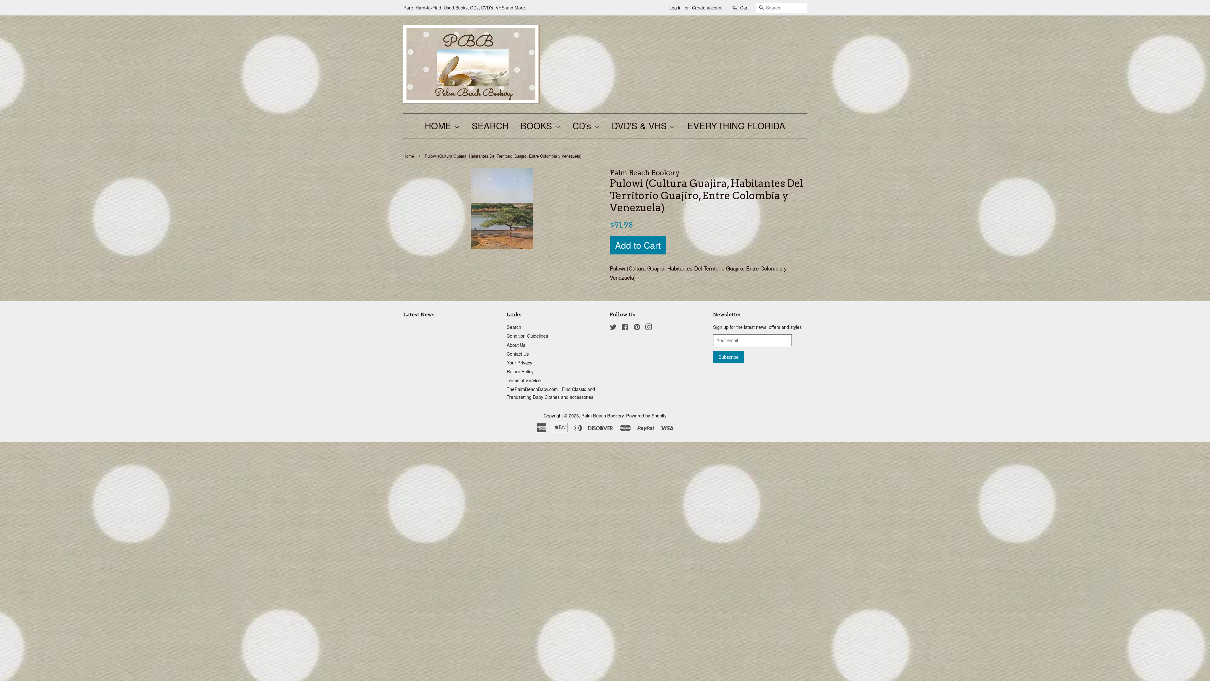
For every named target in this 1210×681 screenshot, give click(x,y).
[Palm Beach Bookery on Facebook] (625, 327)
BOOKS (538, 125)
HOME (439, 125)
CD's (583, 125)
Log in (675, 7)
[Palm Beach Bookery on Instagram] (648, 327)
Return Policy (520, 371)
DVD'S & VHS (640, 125)
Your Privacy (519, 362)
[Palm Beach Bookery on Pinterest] (636, 327)
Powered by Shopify (646, 415)
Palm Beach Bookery (602, 415)
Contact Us (518, 353)
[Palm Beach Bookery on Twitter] (613, 327)
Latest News (419, 314)
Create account (707, 7)
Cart (744, 7)
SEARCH (490, 125)
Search (514, 326)
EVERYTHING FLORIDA (736, 125)
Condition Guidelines (527, 335)
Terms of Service (524, 380)
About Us (516, 344)
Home (408, 156)
